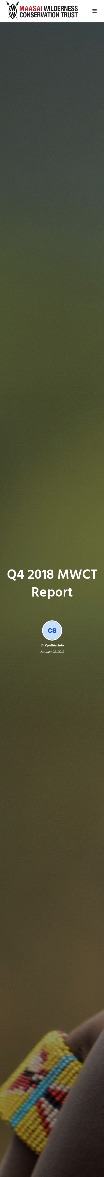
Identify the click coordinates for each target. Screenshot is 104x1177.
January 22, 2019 (52, 652)
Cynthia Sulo (54, 645)
